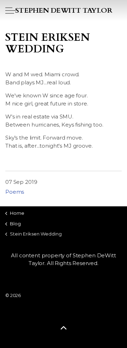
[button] (63, 328)
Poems (14, 191)
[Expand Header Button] (10, 10)
